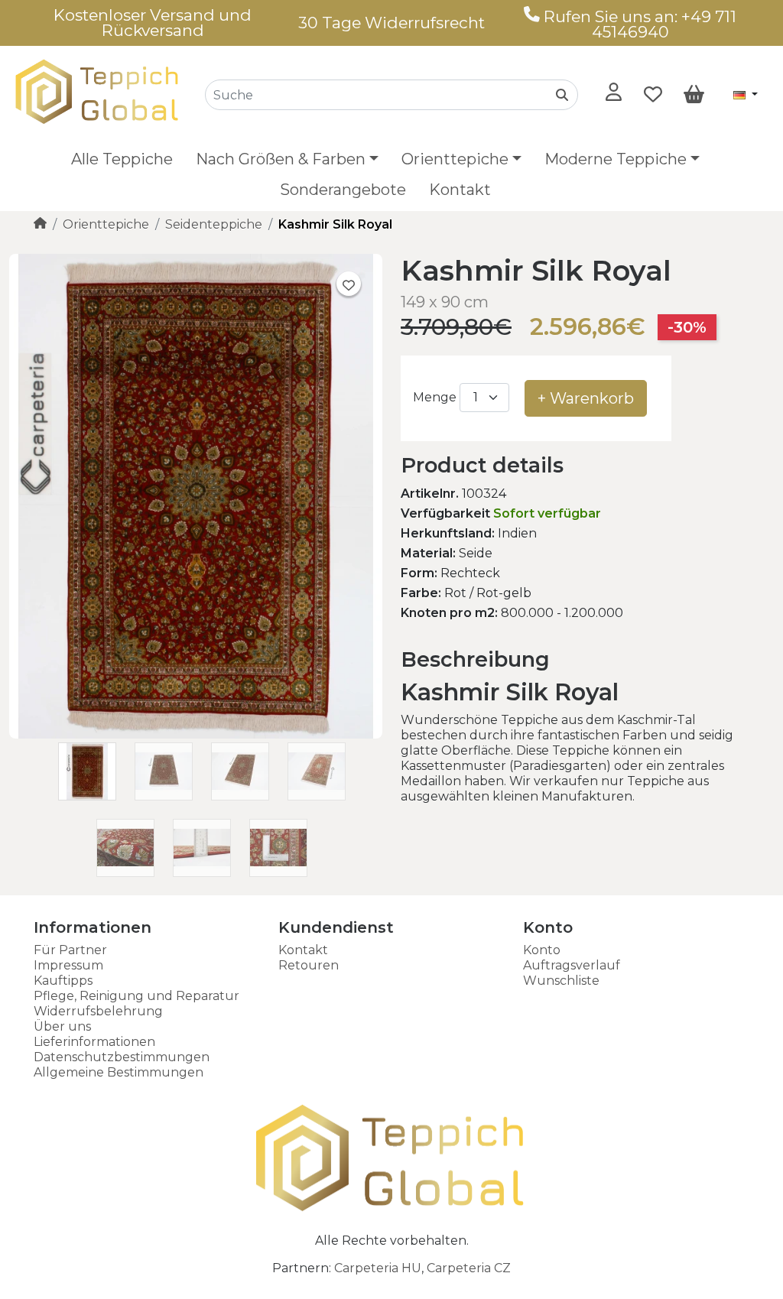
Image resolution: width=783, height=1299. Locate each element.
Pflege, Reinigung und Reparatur (136, 996)
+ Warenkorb (586, 398)
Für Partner (70, 950)
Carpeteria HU (377, 1268)
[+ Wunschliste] (348, 283)
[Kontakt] (532, 16)
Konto (541, 950)
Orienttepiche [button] (454, 159)
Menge (434, 397)
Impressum (68, 965)
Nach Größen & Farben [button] (281, 159)
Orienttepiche (106, 224)
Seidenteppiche (213, 224)
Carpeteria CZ (469, 1268)
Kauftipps (63, 980)
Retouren (308, 965)
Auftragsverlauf (571, 965)
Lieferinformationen (94, 1041)
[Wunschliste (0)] (653, 95)
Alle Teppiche (122, 159)
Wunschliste (561, 980)
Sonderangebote (343, 189)
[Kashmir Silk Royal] (195, 734)
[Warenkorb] (694, 95)
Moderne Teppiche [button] (615, 159)
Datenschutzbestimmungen (122, 1057)
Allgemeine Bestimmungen (118, 1072)
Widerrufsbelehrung (98, 1011)
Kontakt (460, 189)
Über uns (62, 1026)
